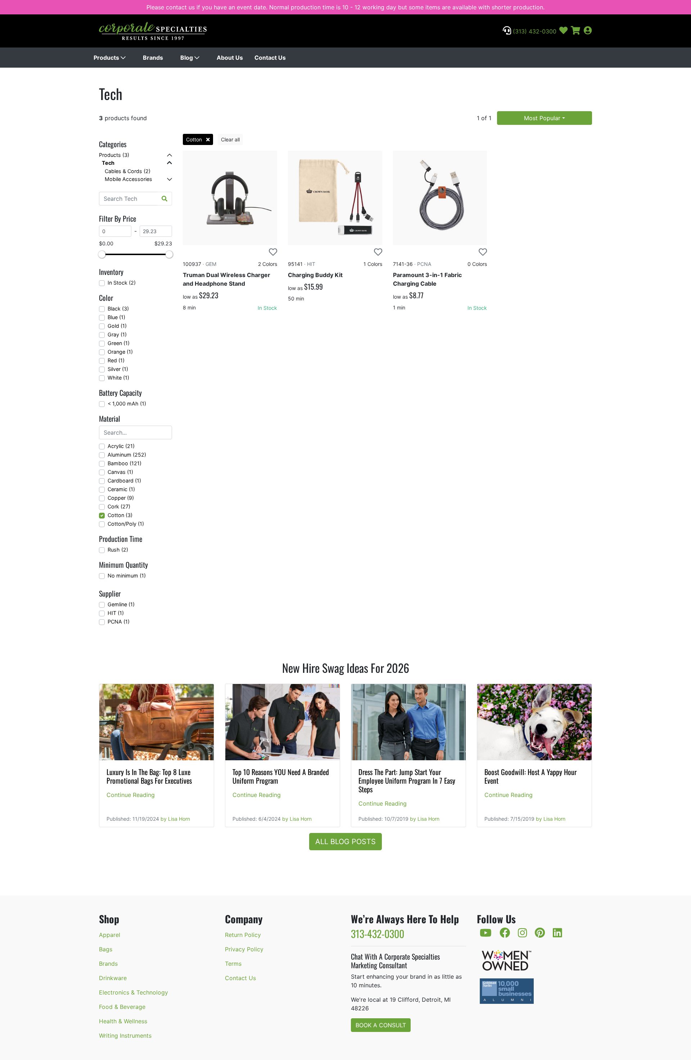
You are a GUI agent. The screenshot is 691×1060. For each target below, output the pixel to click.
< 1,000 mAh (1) (127, 403)
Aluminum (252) (127, 455)
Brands (153, 57)
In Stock (267, 308)
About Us (230, 57)
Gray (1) (117, 334)
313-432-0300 (377, 933)
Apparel (109, 934)
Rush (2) (118, 550)
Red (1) (116, 360)
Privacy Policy (244, 949)
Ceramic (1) (121, 489)
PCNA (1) (119, 622)
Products (107, 57)
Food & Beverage (122, 1006)
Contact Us (270, 57)
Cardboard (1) (124, 480)
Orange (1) (120, 352)
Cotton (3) (120, 515)
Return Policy (243, 934)
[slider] (101, 254)
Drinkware (113, 978)
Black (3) (118, 308)
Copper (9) (121, 498)
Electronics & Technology (133, 992)
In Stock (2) (122, 283)
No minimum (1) (127, 575)
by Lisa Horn (175, 819)
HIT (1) (116, 613)
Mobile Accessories (128, 179)
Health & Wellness (123, 1021)
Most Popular (542, 118)
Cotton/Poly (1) (126, 524)
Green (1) (119, 343)
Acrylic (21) (121, 446)
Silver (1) (118, 369)
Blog (187, 57)
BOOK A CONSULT (381, 1025)
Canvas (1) (120, 472)
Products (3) (114, 155)
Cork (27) (119, 506)
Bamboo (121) (124, 463)
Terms (233, 963)
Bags (105, 949)
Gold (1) (117, 326)
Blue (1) (116, 317)
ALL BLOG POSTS (345, 841)
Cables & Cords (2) (127, 171)
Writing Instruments (125, 1035)
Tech (108, 163)
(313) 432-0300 (533, 31)
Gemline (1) (121, 604)
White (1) (118, 378)
